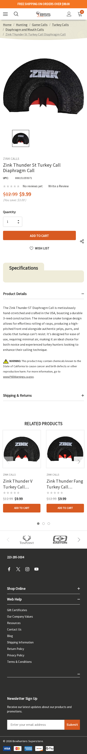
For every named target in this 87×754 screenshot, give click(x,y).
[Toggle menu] (5, 14)
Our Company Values (20, 616)
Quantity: (9, 212)
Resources (14, 623)
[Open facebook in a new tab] (10, 569)
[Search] (16, 14)
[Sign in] (69, 14)
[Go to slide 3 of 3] (49, 523)
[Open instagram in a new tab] (28, 569)
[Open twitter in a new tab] (19, 569)
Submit (72, 725)
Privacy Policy (15, 655)
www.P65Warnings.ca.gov (18, 377)
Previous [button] (8, 462)
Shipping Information (20, 642)
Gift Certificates (17, 610)
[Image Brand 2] (60, 540)
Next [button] (79, 462)
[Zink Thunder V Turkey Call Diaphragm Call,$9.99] (22, 449)
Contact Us (14, 629)
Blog (10, 636)
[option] (27, 540)
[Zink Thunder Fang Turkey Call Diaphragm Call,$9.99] (65, 449)
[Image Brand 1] (26, 540)
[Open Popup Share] (82, 241)
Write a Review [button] (58, 186)
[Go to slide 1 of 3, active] (38, 523)
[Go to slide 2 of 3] (43, 523)
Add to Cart (21, 508)
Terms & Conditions (19, 662)
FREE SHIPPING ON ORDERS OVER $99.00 (43, 4)
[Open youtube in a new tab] (37, 569)
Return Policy (15, 649)
